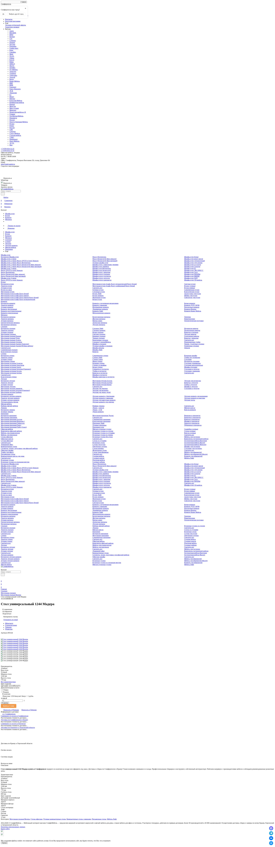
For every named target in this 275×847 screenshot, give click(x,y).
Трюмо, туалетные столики (194, 344)
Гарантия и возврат (12, 27)
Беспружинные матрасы (101, 317)
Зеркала (187, 348)
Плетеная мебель (98, 460)
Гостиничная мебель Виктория (195, 441)
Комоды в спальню (191, 332)
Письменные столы (8, 454)
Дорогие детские (7, 383)
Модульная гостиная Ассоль (11, 371)
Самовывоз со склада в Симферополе (14, 716)
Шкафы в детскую (191, 386)
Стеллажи (188, 359)
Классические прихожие (101, 421)
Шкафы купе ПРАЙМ (192, 274)
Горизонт (12, 87)
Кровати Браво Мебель (192, 311)
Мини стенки (97, 361)
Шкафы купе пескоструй (101, 270)
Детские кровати (11, 245)
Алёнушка (13, 75)
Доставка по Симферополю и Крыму (14, 720)
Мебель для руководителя (10, 433)
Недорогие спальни (8, 328)
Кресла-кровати (190, 410)
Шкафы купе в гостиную (101, 276)
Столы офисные (7, 437)
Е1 (10, 95)
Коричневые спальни (100, 340)
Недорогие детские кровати (11, 396)
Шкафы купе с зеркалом (101, 272)
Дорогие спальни (7, 330)
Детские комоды (190, 334)
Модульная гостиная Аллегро (12, 363)
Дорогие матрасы (7, 319)
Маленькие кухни (99, 297)
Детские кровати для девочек (103, 402)
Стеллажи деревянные (192, 363)
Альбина (12, 73)
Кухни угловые (189, 286)
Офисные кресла (7, 439)
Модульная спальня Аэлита (11, 340)
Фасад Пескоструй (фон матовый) (13, 276)
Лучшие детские (7, 384)
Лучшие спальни (7, 332)
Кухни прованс (98, 295)
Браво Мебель (14, 81)
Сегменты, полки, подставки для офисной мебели (19, 448)
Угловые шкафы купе (100, 263)
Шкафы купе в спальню (101, 274)
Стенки (8, 242)
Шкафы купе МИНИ (191, 276)
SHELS (12, 64)
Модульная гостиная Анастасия (12, 365)
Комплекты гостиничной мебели (196, 439)
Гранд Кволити (15, 89)
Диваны (4, 408)
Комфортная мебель (16, 102)
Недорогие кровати (8, 303)
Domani (12, 42)
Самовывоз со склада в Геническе (13, 724)
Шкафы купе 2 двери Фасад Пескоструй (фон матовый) (21, 266)
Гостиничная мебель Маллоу (194, 443)
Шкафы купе (10, 214)
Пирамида (13, 118)
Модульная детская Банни (102, 384)
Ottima (11, 58)
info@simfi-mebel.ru (8, 164)
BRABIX (12, 33)
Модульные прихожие (9, 417)
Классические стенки (9, 377)
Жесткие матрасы (98, 319)
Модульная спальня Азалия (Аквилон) (15, 344)
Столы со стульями (99, 441)
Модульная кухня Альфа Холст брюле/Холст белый (20, 297)
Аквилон (12, 71)
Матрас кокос (97, 321)
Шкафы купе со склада (192, 265)
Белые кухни (97, 299)
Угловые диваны (7, 412)
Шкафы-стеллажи (190, 367)
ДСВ (11, 91)
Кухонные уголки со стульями (103, 433)
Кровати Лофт (97, 311)
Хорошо (4, 843)
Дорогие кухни (6, 286)
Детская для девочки (100, 388)
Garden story (13, 48)
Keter (11, 50)
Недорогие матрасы (8, 317)
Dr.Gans (12, 44)
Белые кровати (189, 303)
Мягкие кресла (189, 408)
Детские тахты (189, 400)
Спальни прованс (98, 330)
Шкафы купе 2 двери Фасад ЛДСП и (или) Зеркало (19, 261)
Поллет (12, 120)
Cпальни (8, 240)
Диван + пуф (97, 410)
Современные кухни (191, 290)
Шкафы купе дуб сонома (193, 263)
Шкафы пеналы (98, 348)
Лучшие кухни (6, 288)
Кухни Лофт (97, 294)
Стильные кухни (98, 292)
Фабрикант (13, 139)
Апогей (12, 77)
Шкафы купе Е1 (190, 268)
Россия (12, 128)
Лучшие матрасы (7, 321)
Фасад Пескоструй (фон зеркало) (13, 274)
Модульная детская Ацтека (102, 383)
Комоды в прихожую (192, 419)
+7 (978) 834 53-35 (7, 151)
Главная (4, 589)
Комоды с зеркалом (191, 338)
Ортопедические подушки (194, 321)
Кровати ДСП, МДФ (191, 305)
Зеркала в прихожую (191, 423)
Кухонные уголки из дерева (102, 435)
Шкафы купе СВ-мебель (193, 280)
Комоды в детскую (191, 383)
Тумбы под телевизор (192, 357)
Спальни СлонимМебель (101, 342)
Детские (8, 243)
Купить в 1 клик (8, 706)
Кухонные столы (98, 443)
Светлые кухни (190, 284)
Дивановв (13, 93)
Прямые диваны (98, 406)
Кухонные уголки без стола (102, 437)
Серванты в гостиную (100, 369)
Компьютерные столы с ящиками (79, 819)
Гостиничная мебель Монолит (195, 444)
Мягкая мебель (10, 247)
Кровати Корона (190, 309)
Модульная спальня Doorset (11, 336)
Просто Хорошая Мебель (18, 122)
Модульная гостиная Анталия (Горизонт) (16, 369)
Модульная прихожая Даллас (103, 415)
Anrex (11, 31)
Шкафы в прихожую (191, 421)
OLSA (11, 56)
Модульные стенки (8, 361)
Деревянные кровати (100, 309)
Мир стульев (14, 108)
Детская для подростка (192, 381)
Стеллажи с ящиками (192, 371)
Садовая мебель (98, 456)
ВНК (11, 85)
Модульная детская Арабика (11, 392)
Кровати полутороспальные (11, 311)
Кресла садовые (190, 433)
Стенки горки (97, 359)
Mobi (11, 54)
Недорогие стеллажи (191, 361)
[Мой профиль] (2, 578)
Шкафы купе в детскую (101, 278)
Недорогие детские (8, 381)
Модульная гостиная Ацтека (11, 373)
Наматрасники (189, 319)
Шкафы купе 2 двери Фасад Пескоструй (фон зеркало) (21, 265)
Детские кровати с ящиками (102, 398)
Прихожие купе (98, 427)
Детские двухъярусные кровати (103, 400)
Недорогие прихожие (9, 415)
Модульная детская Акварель (11, 388)
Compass (12, 40)
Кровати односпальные (9, 313)
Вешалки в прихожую (192, 415)
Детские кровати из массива (194, 398)
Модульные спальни (8, 334)
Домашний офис (7, 444)
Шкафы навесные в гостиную (103, 377)
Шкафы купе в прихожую (101, 280)
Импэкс (12, 99)
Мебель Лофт (189, 458)
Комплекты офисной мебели (11, 431)
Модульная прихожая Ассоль (11, 419)
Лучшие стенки (6, 359)
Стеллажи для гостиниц (193, 448)
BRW (11, 35)
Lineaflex (12, 52)
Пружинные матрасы (8, 325)
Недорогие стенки (7, 355)
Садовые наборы (98, 462)
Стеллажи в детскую (191, 369)
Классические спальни (9, 352)
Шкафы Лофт (97, 350)
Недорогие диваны (8, 410)
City (10, 39)
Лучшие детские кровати (10, 400)
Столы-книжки (98, 448)
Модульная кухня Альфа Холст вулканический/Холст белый (114, 284)
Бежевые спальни (98, 336)
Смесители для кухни (192, 297)
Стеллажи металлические (193, 365)
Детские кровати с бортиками (103, 396)
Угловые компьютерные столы (54, 819)
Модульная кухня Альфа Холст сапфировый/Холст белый (113, 286)
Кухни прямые (189, 288)
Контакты (8, 19)
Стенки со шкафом (99, 365)
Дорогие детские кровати (10, 398)
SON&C (12, 68)
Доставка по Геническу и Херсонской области (18, 727)
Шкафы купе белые (191, 257)
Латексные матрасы (99, 323)
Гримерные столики (191, 346)
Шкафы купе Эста (191, 272)
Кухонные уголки (7, 460)
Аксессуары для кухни (192, 294)
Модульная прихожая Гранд (11, 425)
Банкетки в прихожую (192, 417)
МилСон (12, 106)
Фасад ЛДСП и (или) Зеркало (12, 270)
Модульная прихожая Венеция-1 (13, 421)
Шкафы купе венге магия (193, 259)
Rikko (11, 62)
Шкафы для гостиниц (192, 446)
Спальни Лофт (97, 328)
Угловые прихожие (99, 425)
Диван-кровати (98, 412)
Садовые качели (98, 458)
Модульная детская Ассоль (102, 381)
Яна (10, 145)
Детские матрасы (98, 325)
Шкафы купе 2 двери (8, 259)
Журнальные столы (99, 450)
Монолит (12, 110)
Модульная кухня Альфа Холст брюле (15, 295)
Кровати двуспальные (9, 309)
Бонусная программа (12, 21)
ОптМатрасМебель (16, 116)
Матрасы (8, 219)
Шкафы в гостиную (99, 375)
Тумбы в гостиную (99, 371)
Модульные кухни (7, 292)
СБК (11, 130)
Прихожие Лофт (98, 423)
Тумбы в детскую (190, 384)
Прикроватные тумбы (192, 342)
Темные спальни (98, 338)
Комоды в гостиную (99, 373)
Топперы (187, 317)
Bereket (12, 37)
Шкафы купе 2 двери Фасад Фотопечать (15, 263)
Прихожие (9, 249)
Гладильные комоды (191, 336)
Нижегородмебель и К (17, 112)
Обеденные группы (99, 446)
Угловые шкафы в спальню (102, 346)
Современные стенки (100, 355)
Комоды (95, 352)
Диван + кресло (98, 408)
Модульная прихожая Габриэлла (12, 423)
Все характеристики (8, 682)
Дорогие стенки (7, 357)
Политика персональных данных (13, 827)
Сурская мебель (15, 135)
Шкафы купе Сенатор (192, 266)
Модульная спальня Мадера (11, 595)
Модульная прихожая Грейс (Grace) (14, 427)
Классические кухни (191, 292)
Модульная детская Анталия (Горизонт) (15, 390)
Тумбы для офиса (7, 452)
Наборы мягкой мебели (9, 406)
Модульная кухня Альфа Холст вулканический (18, 299)
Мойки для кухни (190, 295)
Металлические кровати (101, 313)
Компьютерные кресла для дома (12, 456)
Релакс (11, 124)
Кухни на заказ (6, 290)
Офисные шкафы (7, 450)
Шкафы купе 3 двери (8, 268)
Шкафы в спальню (99, 344)
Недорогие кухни (7, 284)
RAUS (11, 60)
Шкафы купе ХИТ (191, 278)
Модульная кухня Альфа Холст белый (15, 294)
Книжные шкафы (190, 355)
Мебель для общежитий (193, 452)
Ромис (11, 126)
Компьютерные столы (9, 446)
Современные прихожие (101, 419)
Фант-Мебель (14, 141)
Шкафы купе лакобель (100, 266)
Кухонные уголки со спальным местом (15, 462)
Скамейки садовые (191, 429)
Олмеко (12, 114)
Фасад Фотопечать (8, 272)
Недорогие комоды (191, 328)
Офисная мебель (7, 429)
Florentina (12, 46)
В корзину (5, 703)
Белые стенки (97, 367)
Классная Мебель (15, 100)
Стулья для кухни (98, 444)
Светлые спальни (98, 334)
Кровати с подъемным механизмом (105, 303)
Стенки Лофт (97, 357)
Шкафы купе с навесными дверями (105, 265)
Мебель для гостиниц (192, 437)
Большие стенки (98, 363)
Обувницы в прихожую (193, 425)
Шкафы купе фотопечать (101, 268)
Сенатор (12, 131)
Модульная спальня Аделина (11, 342)
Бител (11, 79)
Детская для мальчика (100, 390)
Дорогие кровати (7, 305)
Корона (12, 104)
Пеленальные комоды (192, 330)
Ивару (11, 97)
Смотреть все (97, 288)
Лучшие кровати (7, 307)
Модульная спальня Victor (10, 338)
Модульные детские (8, 386)
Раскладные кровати (191, 307)
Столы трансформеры (100, 452)
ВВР (11, 83)
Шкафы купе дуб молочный (194, 261)
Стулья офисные (7, 441)
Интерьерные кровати (100, 307)
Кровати (8, 217)
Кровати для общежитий (193, 456)
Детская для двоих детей (101, 392)
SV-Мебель (13, 70)
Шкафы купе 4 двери (8, 278)
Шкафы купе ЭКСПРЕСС (193, 270)
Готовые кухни (98, 290)
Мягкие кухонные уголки (101, 429)
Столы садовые (190, 431)
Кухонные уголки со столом (102, 431)
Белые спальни (97, 332)
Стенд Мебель (14, 133)
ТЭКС (11, 137)
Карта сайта (5, 829)
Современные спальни (9, 350)
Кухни (7, 216)
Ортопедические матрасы (10, 323)
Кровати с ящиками (99, 305)
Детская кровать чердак (9, 402)
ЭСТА (11, 143)
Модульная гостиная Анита (11, 367)
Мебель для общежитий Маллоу (196, 454)
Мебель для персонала (9, 435)
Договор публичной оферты (15, 25)
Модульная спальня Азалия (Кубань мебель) (17, 346)
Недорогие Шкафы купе (10, 257)
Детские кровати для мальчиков (196, 396)
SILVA (11, 66)
